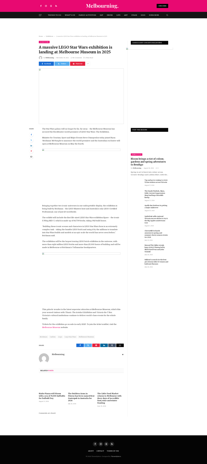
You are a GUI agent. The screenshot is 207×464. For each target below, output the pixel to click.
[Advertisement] (103, 27)
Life (118, 15)
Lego (60, 337)
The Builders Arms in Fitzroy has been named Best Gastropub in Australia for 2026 (81, 397)
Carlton (53, 337)
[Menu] (40, 15)
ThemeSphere (116, 456)
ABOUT (91, 451)
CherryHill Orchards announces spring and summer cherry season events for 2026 (156, 234)
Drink (110, 15)
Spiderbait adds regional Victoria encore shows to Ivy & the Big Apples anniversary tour (156, 219)
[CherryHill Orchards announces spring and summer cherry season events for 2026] (137, 233)
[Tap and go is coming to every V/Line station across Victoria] (137, 183)
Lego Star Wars (70, 337)
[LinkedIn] (31, 145)
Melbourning (49, 58)
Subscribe (162, 6)
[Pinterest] (31, 151)
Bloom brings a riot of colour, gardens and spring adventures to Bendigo (148, 162)
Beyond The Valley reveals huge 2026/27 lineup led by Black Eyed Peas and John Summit (155, 248)
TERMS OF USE (113, 451)
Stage (134, 15)
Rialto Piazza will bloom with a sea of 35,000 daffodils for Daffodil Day (52, 395)
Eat (101, 15)
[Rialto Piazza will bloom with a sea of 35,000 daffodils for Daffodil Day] (52, 383)
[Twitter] (31, 140)
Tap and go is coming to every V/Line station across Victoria (156, 181)
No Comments (77, 58)
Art (126, 15)
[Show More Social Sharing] (88, 64)
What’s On (70, 15)
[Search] (167, 15)
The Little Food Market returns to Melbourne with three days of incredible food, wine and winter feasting (109, 398)
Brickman (43, 337)
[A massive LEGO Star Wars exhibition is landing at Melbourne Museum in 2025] (81, 96)
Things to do (54, 15)
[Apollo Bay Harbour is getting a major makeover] (137, 208)
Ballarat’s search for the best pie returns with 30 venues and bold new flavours (156, 262)
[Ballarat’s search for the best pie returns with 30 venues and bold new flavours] (137, 262)
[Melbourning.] (103, 6)
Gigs (143, 15)
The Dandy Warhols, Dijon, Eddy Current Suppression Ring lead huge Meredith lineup (155, 194)
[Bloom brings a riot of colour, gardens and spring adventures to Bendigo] (149, 145)
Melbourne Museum (51, 327)
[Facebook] (31, 134)
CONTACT (100, 451)
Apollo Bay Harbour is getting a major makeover (156, 206)
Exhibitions (44, 42)
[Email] (31, 156)
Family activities (87, 15)
